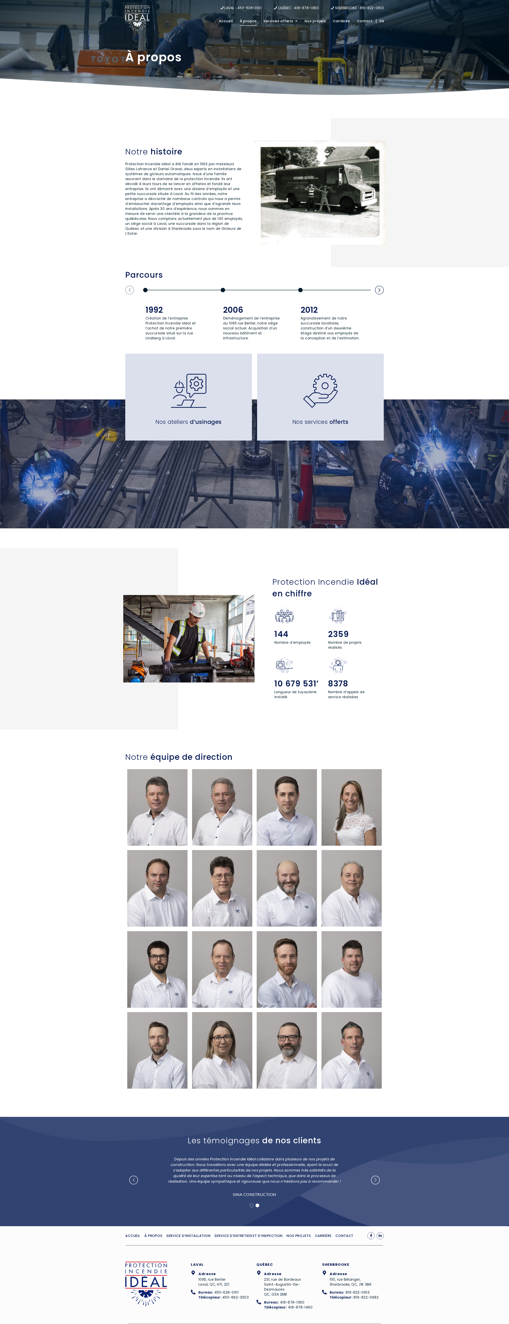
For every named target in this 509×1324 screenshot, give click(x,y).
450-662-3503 (235, 1297)
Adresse (207, 1273)
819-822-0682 (366, 1297)
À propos (248, 21)
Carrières (341, 21)
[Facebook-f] (371, 1235)
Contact (365, 21)
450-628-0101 (226, 1292)
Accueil (226, 21)
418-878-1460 (300, 1307)
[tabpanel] (254, 1174)
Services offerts (278, 21)
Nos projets (315, 21)
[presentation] (251, 1205)
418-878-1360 (292, 1302)
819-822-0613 (358, 1292)
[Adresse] (193, 1273)
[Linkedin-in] (380, 1235)
